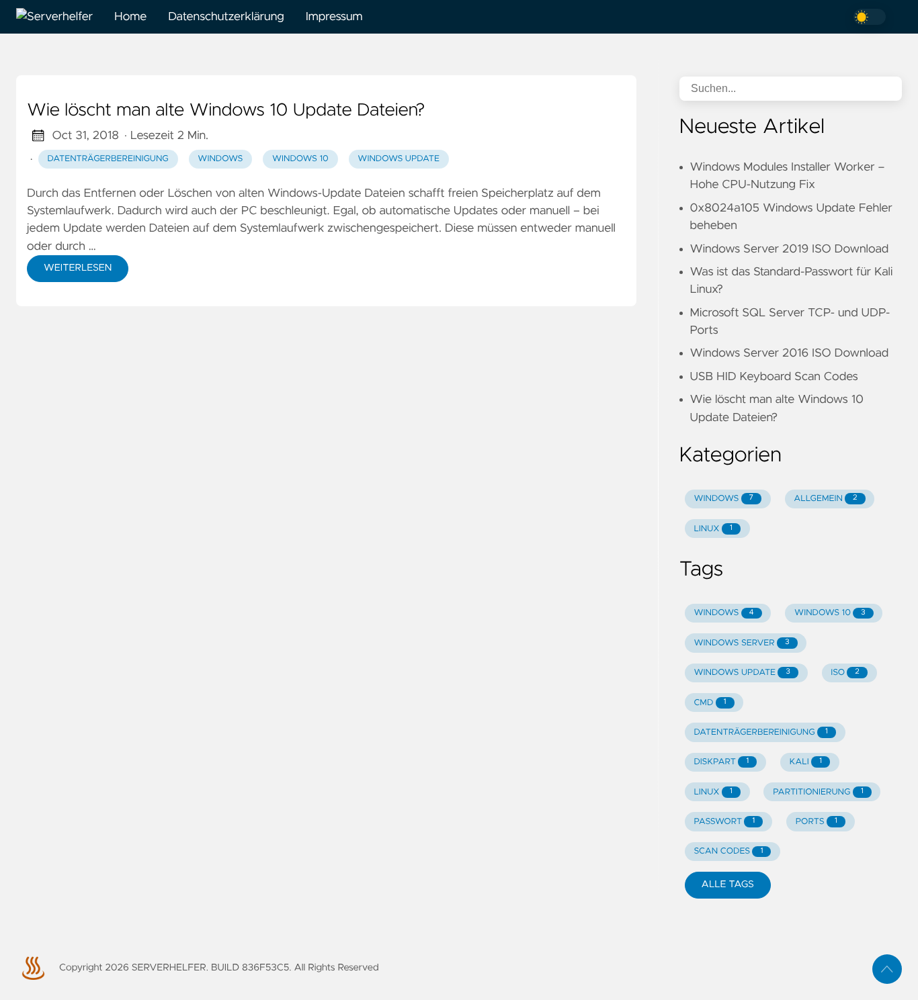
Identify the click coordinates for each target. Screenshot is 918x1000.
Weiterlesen (78, 268)
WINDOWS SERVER (741, 643)
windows (220, 158)
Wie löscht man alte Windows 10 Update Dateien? (226, 111)
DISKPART (721, 762)
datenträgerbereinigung (108, 158)
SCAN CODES (728, 851)
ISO (845, 672)
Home (130, 17)
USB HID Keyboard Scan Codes (774, 377)
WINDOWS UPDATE (742, 672)
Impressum (334, 17)
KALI (806, 762)
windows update (399, 158)
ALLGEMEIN (825, 498)
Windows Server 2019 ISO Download (789, 249)
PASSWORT (724, 821)
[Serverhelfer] (59, 17)
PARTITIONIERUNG (818, 792)
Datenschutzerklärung (226, 17)
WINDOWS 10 (830, 612)
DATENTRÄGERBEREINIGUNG (760, 732)
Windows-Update (314, 193)
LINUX (713, 529)
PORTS (816, 821)
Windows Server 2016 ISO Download (789, 353)
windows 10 (300, 158)
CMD (710, 702)
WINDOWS (723, 498)
